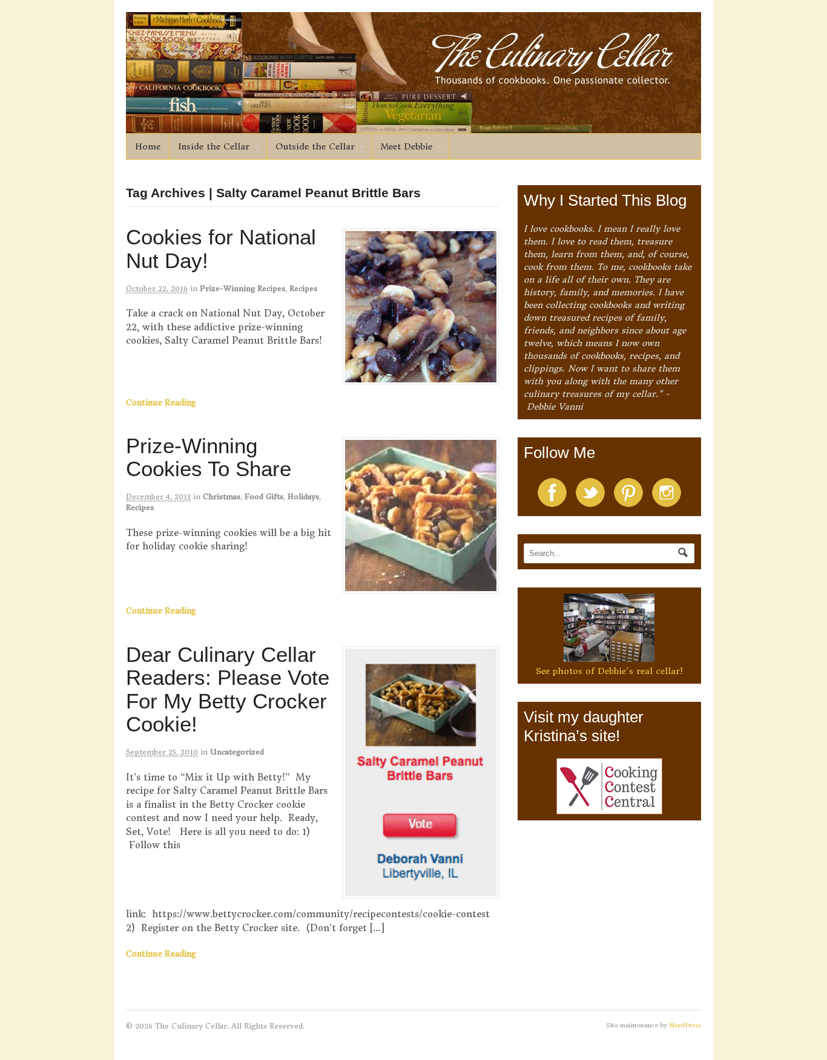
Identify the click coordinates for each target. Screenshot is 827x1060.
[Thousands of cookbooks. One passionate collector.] (413, 126)
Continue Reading (161, 403)
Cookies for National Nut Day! (221, 248)
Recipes (303, 288)
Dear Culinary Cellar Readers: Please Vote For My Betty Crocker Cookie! (227, 689)
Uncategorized (237, 751)
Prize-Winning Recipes (242, 288)
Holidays (303, 496)
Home (147, 146)
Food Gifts (264, 496)
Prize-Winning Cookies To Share (208, 457)
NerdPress (685, 1025)
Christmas (221, 496)
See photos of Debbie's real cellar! (609, 671)
